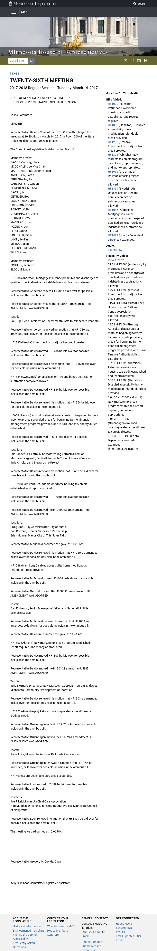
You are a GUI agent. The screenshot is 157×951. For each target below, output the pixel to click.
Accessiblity (20, 938)
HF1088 (113, 125)
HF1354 (113, 188)
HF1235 (113, 142)
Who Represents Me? (60, 926)
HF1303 (113, 154)
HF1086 (113, 209)
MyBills (120, 931)
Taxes (14, 73)
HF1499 (113, 235)
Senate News (124, 927)
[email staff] (139, 61)
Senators (53, 934)
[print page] (145, 61)
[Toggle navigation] (14, 12)
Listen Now (115, 249)
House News (124, 923)
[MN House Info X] (125, 61)
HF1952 (113, 171)
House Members (57, 930)
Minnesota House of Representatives (58, 52)
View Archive (116, 260)
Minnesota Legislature (35, 3)
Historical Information (27, 926)
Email (85, 936)
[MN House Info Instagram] (132, 61)
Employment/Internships (28, 930)
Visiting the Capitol (25, 934)
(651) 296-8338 (91, 931)
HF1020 (113, 103)
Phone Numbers (92, 941)
